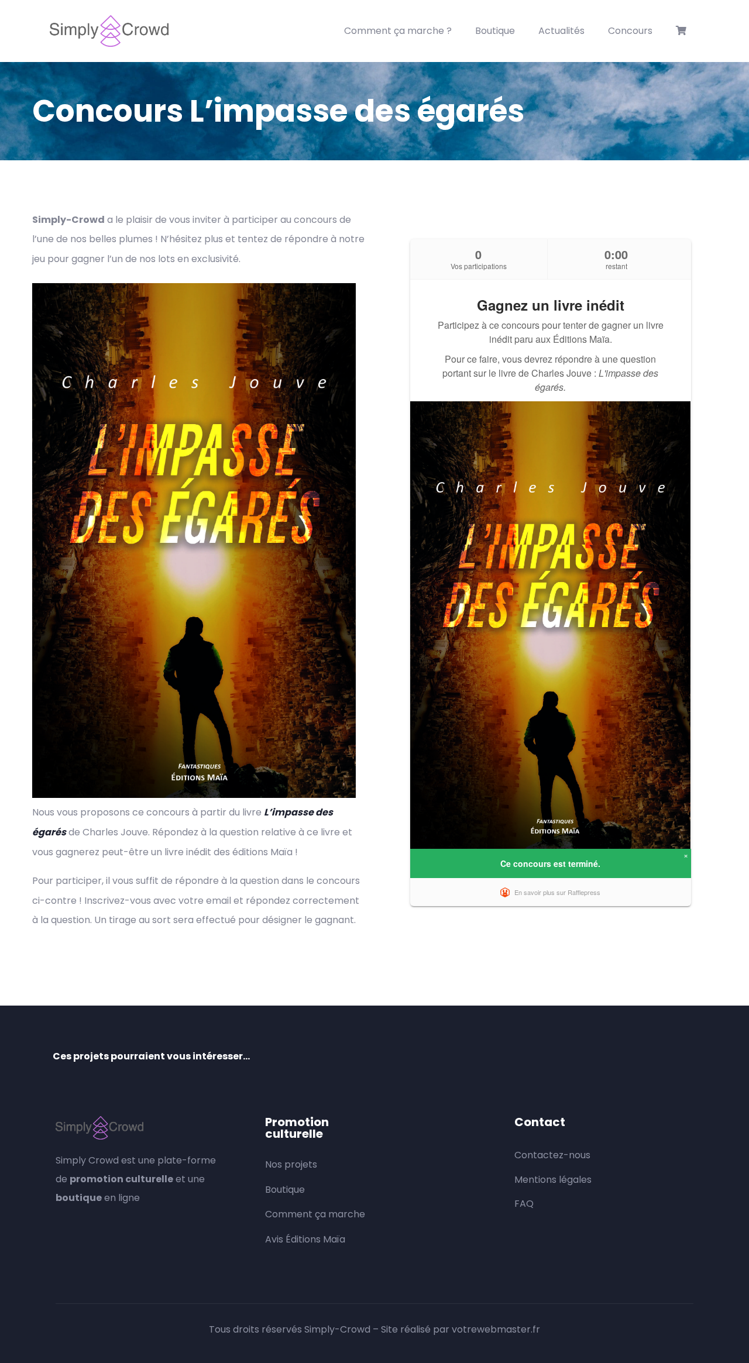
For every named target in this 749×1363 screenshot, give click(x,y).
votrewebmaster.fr (496, 1329)
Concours (630, 30)
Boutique (495, 30)
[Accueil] (109, 31)
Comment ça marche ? (398, 30)
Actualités (561, 30)
